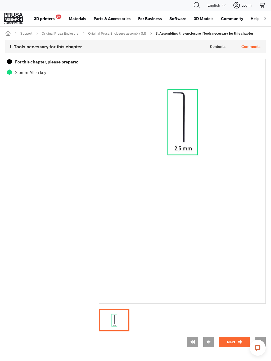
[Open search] (197, 5)
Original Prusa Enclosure (60, 33)
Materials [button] (77, 18)
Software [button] (177, 18)
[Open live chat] (258, 348)
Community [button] (232, 18)
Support (26, 33)
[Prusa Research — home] (13, 18)
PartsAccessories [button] (112, 18)
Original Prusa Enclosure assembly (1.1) (117, 33)
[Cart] (262, 5)
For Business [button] (150, 18)
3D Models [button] (204, 18)
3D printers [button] (47, 18)
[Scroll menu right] (265, 18)
